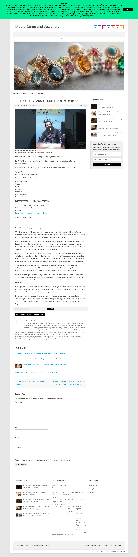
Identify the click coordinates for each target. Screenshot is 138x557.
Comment (19, 402)
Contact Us (58, 34)
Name (17, 427)
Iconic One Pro (100, 551)
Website (18, 447)
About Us (46, 34)
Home (17, 34)
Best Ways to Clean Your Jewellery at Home (45, 372)
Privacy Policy (92, 489)
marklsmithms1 (22, 105)
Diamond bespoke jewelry (24, 314)
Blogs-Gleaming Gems (31, 34)
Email (17, 437)
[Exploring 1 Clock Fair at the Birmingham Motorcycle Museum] (18, 369)
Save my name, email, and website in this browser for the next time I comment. (42, 460)
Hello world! (63, 485)
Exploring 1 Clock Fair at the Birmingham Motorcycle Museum (44, 364)
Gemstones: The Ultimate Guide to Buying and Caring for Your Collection (42, 359)
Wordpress (121, 551)
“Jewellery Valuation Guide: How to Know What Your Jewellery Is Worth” (41, 353)
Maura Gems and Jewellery (37, 26)
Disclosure (91, 492)
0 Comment (82, 105)
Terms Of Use (92, 485)
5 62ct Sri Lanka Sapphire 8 (76, 499)
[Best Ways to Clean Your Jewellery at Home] (21, 372)
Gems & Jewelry (39, 314)
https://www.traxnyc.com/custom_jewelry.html (31, 213)
